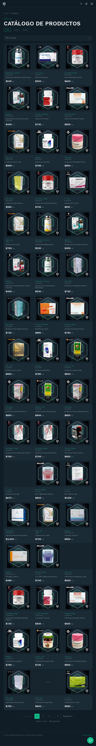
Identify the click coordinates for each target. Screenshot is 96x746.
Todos (7, 30)
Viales (16, 30)
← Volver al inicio (86, 735)
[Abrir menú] (91, 3)
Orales (25, 30)
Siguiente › (68, 716)
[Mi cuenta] (81, 4)
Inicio (6, 13)
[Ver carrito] (86, 4)
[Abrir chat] (90, 740)
